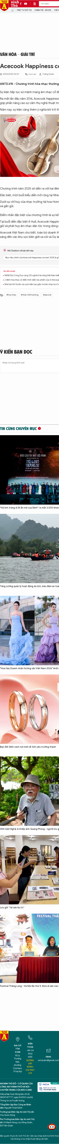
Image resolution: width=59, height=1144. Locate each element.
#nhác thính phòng (30, 295)
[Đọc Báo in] (36, 3)
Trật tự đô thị (24, 10)
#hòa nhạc (11, 295)
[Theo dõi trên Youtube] (25, 3)
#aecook (47, 295)
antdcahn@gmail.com (48, 1060)
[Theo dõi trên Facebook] (21, 3)
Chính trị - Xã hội (42, 10)
